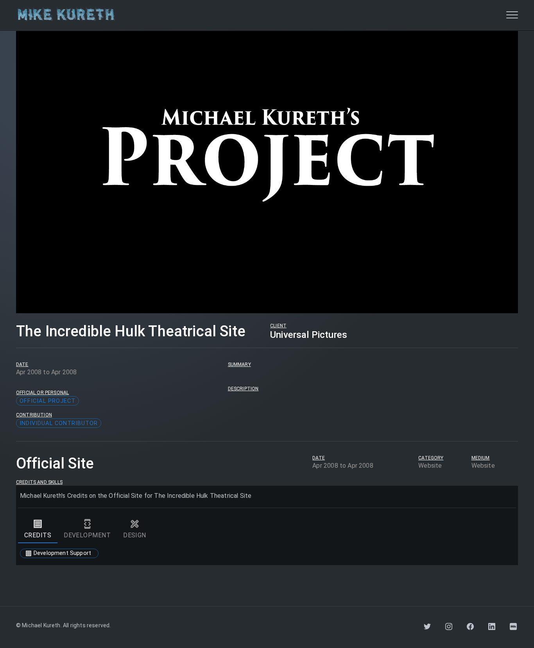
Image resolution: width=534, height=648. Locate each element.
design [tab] (134, 535)
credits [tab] (37, 535)
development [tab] (87, 535)
